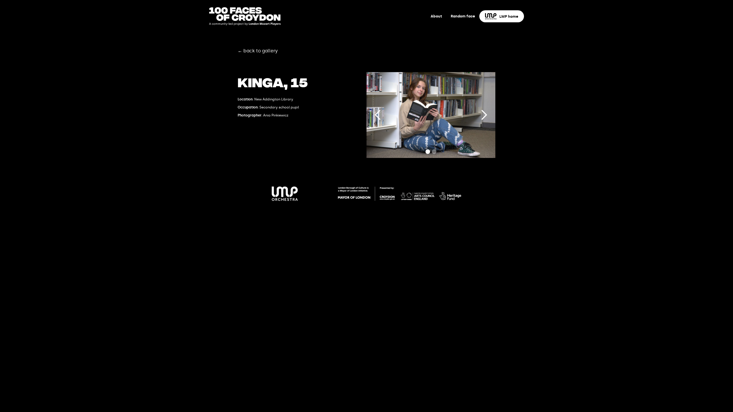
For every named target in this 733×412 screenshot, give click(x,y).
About (436, 16)
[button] (377, 115)
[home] (245, 16)
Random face (463, 16)
